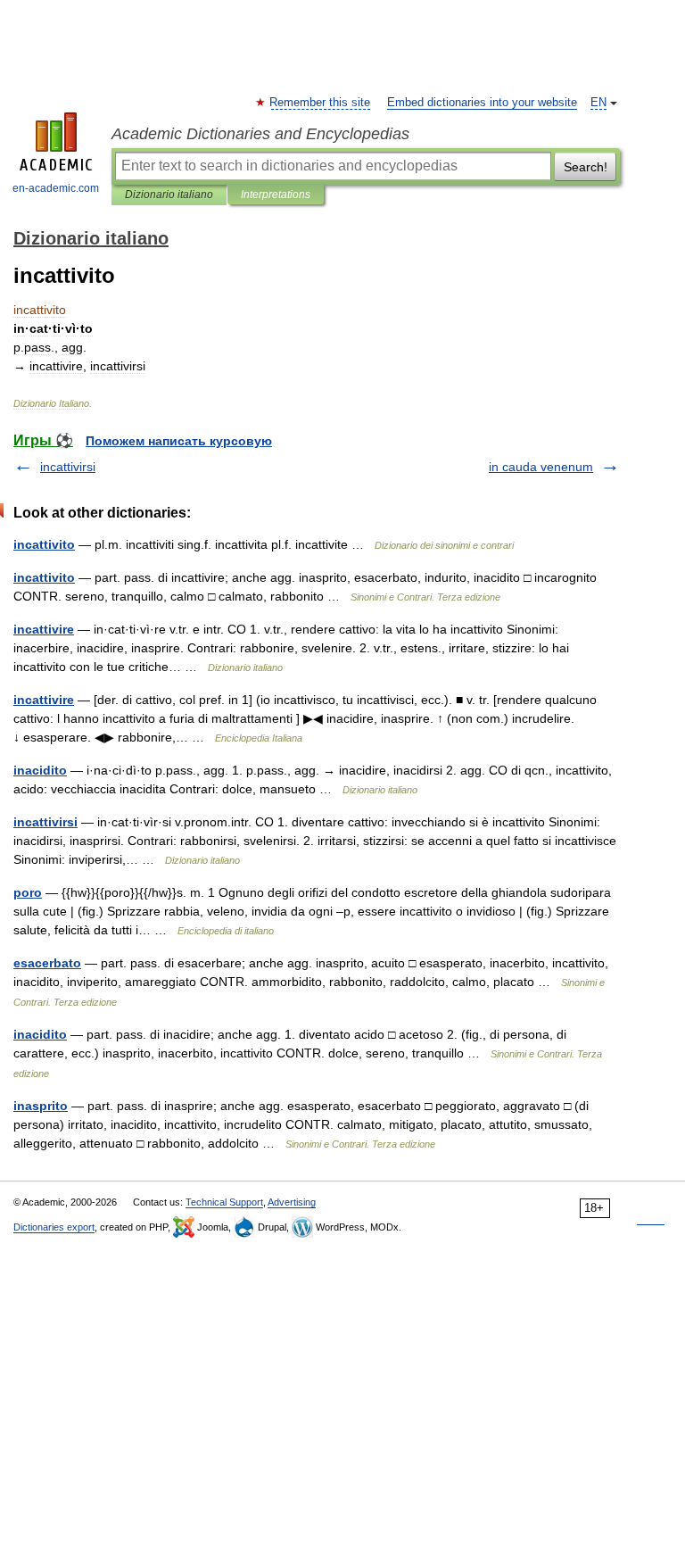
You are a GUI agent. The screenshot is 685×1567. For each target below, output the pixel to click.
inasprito (40, 1106)
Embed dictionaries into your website (482, 102)
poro (27, 892)
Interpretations (275, 194)
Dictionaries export (54, 1227)
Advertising (292, 1202)
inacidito (40, 770)
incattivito (44, 544)
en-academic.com (55, 188)
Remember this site (320, 102)
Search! (585, 167)
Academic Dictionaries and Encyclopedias (260, 134)
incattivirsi (67, 467)
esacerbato (47, 963)
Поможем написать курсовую (179, 441)
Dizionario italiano (169, 194)
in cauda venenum (541, 467)
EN (598, 102)
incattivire (43, 629)
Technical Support (224, 1202)
